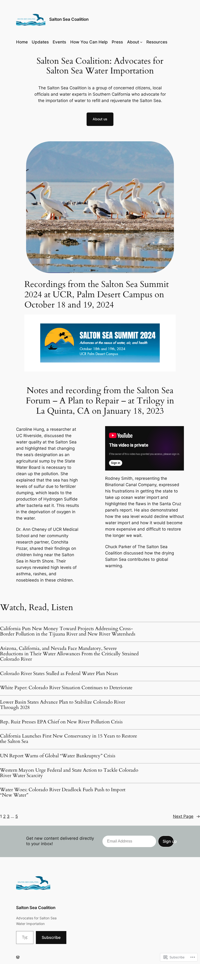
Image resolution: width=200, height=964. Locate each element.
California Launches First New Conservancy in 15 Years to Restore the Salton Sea (68, 738)
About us (100, 119)
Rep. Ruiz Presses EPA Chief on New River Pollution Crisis (61, 722)
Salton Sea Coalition (69, 19)
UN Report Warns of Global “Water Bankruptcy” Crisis (57, 756)
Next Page (186, 816)
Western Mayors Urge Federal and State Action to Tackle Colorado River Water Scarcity (69, 773)
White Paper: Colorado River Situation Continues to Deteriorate (66, 687)
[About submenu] (141, 42)
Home (22, 42)
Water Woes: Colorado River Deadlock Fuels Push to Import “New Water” (62, 792)
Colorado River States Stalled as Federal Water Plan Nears (59, 673)
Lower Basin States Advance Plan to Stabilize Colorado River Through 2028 (62, 704)
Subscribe (51, 937)
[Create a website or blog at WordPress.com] (18, 957)
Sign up (168, 841)
